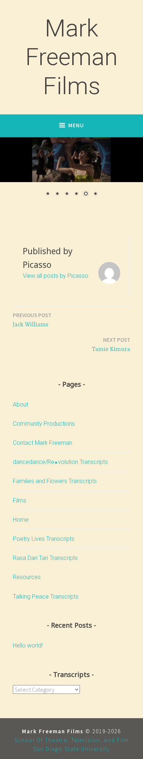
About (20, 404)
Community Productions (44, 423)
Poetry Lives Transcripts (43, 538)
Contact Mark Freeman (42, 442)
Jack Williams (32, 320)
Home (21, 519)
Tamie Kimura (111, 344)
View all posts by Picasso (55, 275)
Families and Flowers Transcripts (55, 481)
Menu (76, 125)
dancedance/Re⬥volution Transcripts (60, 461)
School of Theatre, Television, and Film (72, 740)
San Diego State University (71, 748)
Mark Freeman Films (71, 57)
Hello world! (28, 645)
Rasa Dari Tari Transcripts (45, 557)
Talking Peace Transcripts (45, 596)
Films (19, 500)
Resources (27, 577)
